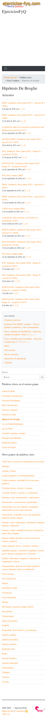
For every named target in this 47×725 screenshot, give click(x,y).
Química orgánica (9, 644)
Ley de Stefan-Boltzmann (12, 423)
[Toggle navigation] (5, 68)
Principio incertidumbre (11, 438)
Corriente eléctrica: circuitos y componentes (20, 492)
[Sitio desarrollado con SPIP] (40, 709)
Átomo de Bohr (8, 391)
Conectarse (19, 711)
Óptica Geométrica (9, 620)
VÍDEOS (8, 362)
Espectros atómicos (10, 409)
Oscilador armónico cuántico (14, 433)
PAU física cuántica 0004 (12, 253)
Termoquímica (8, 667)
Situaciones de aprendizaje (15, 358)
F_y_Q (22, 109)
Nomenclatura (8, 616)
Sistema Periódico (9, 658)
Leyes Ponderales (9, 597)
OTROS (5, 625)
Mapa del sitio (8, 711)
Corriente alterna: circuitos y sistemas (17, 488)
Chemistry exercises (12, 320)
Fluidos (5, 583)
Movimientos (7, 611)
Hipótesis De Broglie (11, 419)
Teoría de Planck (9, 447)
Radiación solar (8, 648)
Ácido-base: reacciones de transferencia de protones (23, 461)
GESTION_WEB (9, 588)
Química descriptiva (10, 639)
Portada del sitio (10, 77)
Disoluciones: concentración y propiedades (19, 502)
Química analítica (9, 634)
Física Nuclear (8, 574)
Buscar (5, 372)
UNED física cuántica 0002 (13, 208)
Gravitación (7, 592)
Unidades (6, 672)
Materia (5, 602)
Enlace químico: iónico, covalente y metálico (20, 545)
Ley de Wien (7, 428)
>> (42, 377)
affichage (5, 466)
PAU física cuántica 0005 (12, 175)
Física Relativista (9, 578)
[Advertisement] (23, 41)
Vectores (5, 681)
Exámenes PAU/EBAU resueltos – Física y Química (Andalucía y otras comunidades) (22, 326)
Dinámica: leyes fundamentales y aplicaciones (21, 497)
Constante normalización (12, 395)
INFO (6, 346)
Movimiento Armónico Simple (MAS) (17, 606)
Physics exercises (11, 354)
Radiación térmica (9, 442)
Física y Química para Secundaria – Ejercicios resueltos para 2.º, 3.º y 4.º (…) (23, 340)
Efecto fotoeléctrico (10, 405)
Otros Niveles (9, 350)
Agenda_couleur (9, 470)
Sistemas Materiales (10, 663)
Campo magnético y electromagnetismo (18, 475)
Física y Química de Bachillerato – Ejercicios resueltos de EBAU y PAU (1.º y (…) (22, 333)
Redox (4, 653)
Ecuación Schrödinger (11, 400)
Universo (5, 677)
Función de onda (9, 414)
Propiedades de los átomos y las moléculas (19, 630)
